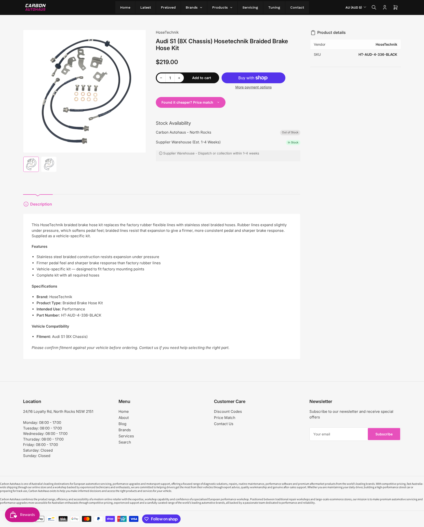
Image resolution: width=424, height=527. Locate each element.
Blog (122, 423)
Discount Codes (228, 411)
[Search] (374, 7)
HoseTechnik (167, 32)
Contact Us (223, 423)
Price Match (224, 417)
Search (125, 442)
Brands (125, 430)
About (124, 417)
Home (124, 411)
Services (126, 436)
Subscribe (384, 434)
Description (41, 204)
